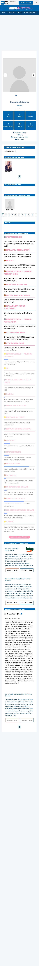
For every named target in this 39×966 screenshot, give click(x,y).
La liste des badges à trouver (19, 537)
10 (32, 215)
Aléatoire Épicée (30, 13)
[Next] (36, 215)
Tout (3, 13)
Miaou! (18, 109)
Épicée (19, 13)
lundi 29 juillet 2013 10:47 (12, 618)
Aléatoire (11, 13)
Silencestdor (11, 614)
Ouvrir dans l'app (25, 2)
